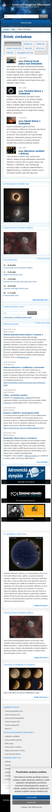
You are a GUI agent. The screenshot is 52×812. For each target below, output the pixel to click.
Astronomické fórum (12, 754)
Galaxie (8, 765)
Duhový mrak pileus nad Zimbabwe (30, 62)
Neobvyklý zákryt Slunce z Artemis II (20, 438)
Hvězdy (8, 761)
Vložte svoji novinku (43, 323)
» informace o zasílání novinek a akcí (18, 317)
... (25, 83)
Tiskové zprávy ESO (12, 721)
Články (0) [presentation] (40, 44)
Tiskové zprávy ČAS (12, 715)
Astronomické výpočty (13, 740)
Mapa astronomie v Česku (15, 750)
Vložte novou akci (43, 258)
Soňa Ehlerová (9, 365)
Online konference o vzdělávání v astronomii (24, 367)
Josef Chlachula (9, 392)
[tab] (13, 44)
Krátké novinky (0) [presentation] (13, 48)
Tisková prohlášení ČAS (14, 711)
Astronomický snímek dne (16, 184)
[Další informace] (26, 554)
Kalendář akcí (10, 260)
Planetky (8, 768)
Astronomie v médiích (13, 747)
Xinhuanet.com (23, 357)
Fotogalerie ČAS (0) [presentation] (25, 52)
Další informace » (41, 605)
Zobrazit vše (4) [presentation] (12, 44)
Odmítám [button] (31, 802)
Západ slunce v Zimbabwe (29, 122)
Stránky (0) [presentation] (27, 44)
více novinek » (42, 462)
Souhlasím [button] (31, 797)
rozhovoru (8, 403)
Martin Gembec (9, 332)
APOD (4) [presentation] (40, 48)
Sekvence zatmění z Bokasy (31, 152)
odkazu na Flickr (31, 456)
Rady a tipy (9, 743)
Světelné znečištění (12, 736)
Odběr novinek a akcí (14, 307)
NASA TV (8, 729)
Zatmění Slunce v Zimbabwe (31, 92)
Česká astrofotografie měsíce (18, 228)
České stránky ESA (12, 725)
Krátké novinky (11, 324)
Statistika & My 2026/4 (22, 398)
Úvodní (6, 29)
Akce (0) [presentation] (28, 48)
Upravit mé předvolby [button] (31, 807)
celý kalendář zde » (40, 300)
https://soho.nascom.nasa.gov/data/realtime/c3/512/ (24, 428)
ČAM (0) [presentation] (9, 52)
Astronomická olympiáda (14, 718)
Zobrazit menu (26, 23)
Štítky (13, 29)
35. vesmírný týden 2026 (15, 534)
